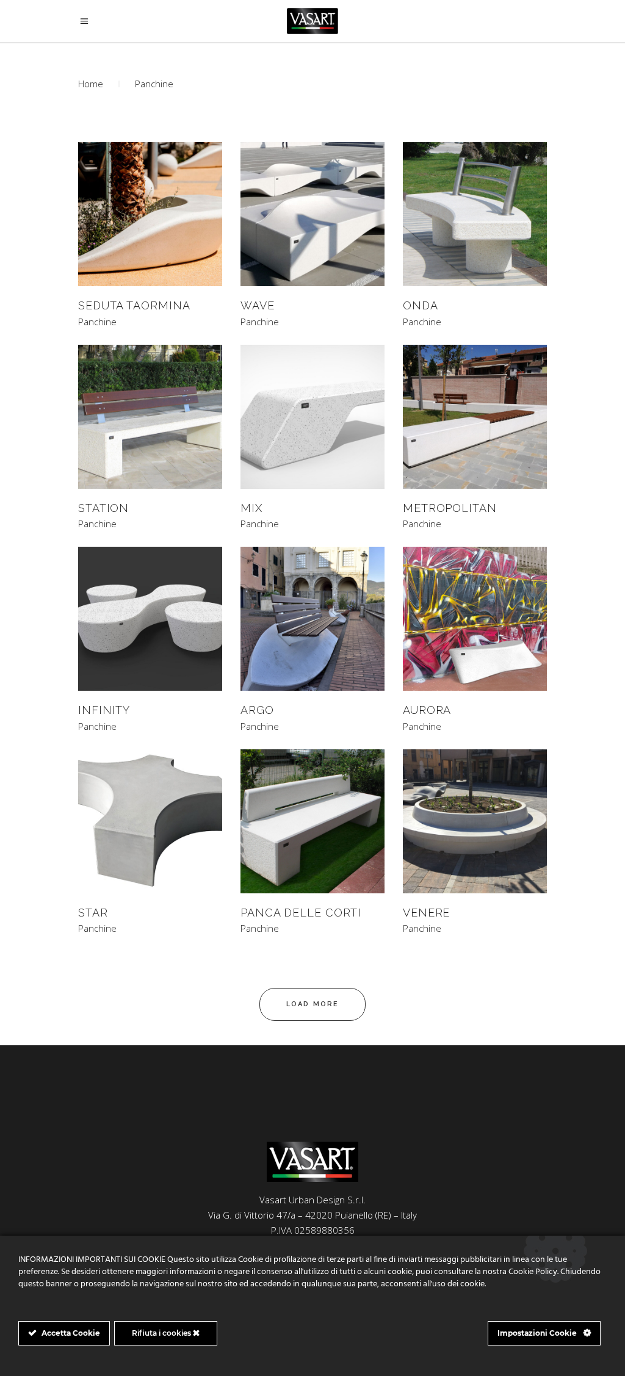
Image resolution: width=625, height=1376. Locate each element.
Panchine (97, 321)
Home (90, 83)
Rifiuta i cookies (162, 1333)
